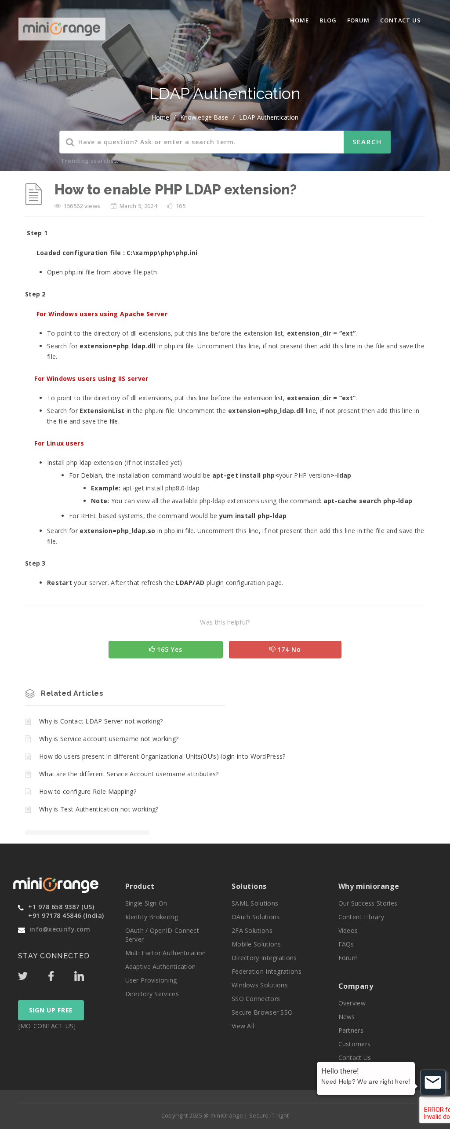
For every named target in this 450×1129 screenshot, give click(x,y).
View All (243, 1026)
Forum (358, 20)
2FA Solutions (252, 930)
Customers (354, 1044)
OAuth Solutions (256, 917)
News (346, 1016)
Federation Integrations (266, 971)
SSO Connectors (256, 998)
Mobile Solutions (256, 944)
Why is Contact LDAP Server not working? (101, 721)
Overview (352, 1003)
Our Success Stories (368, 903)
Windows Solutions (260, 985)
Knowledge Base (204, 117)
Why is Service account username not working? (108, 738)
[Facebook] (60, 973)
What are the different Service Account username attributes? (129, 774)
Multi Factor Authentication (165, 953)
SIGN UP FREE (51, 1010)
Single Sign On (146, 903)
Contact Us (400, 20)
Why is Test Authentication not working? (99, 809)
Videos (348, 930)
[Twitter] (32, 973)
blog (328, 20)
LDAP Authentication (268, 117)
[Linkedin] (87, 973)
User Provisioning (151, 980)
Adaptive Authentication (160, 966)
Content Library (361, 917)
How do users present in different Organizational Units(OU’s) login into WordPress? (162, 756)
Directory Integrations (264, 958)
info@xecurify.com (59, 929)
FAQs (346, 944)
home (160, 117)
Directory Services (152, 994)
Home (299, 20)
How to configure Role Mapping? (87, 791)
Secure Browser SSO (262, 1012)
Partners (350, 1030)
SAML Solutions (255, 903)
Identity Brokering (151, 917)
